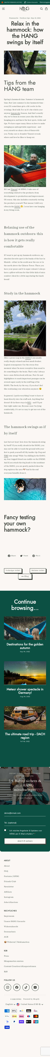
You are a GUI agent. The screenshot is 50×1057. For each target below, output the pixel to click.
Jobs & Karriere (11, 902)
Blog (26, 576)
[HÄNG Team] (25, 166)
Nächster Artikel (37, 570)
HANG (17, 206)
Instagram (8, 897)
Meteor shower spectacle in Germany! (25, 691)
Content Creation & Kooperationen (20, 966)
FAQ (6, 871)
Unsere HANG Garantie (14, 921)
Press (6, 956)
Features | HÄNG (11, 876)
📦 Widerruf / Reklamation (16, 942)
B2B (5, 972)
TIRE (6, 456)
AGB (6, 937)
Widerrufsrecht (11, 926)
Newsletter (9, 887)
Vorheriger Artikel (13, 570)
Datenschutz (10, 932)
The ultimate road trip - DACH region (25, 736)
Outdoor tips (25, 18)
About (7, 866)
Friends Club (10, 881)
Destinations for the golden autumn (25, 646)
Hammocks (13, 18)
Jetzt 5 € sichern (25, 841)
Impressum (9, 916)
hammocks (15, 113)
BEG (29, 402)
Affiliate (8, 892)
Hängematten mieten (13, 961)
